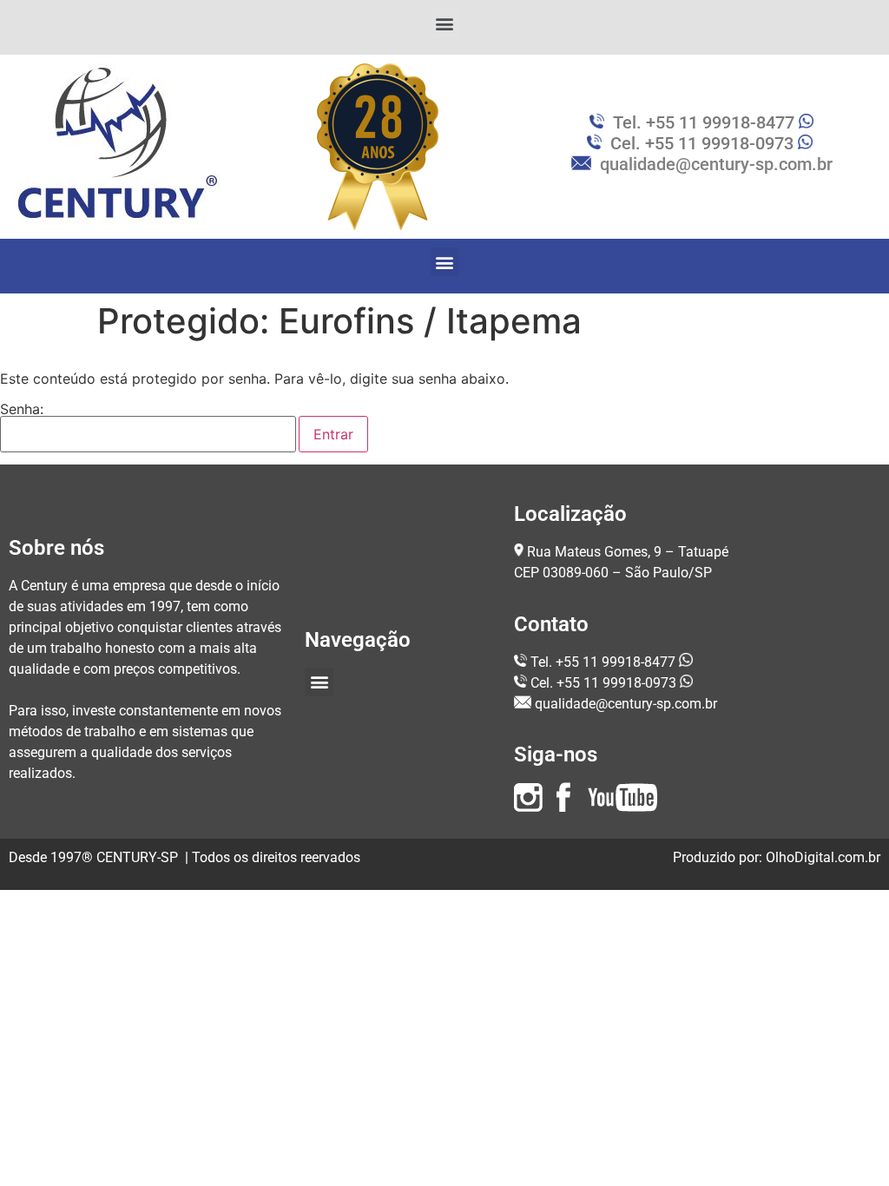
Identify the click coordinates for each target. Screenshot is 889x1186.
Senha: (21, 410)
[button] (445, 23)
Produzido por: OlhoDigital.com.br (776, 857)
